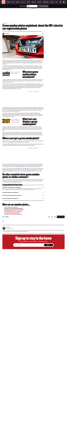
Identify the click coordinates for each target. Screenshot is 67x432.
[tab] (23, 187)
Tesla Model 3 (5, 67)
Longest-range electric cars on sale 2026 (15, 73)
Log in (64, 2)
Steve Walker (8, 33)
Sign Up (48, 244)
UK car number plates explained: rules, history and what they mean (15, 121)
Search (61, 2)
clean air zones (18, 88)
